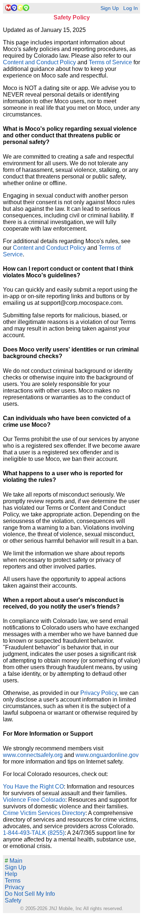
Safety (13, 900)
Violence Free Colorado (34, 800)
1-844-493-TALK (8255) (34, 833)
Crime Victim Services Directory (44, 813)
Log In (130, 8)
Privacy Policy (98, 693)
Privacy (14, 887)
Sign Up (109, 8)
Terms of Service (110, 62)
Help (11, 874)
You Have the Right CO (33, 786)
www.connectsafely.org (33, 755)
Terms (13, 880)
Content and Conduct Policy (39, 62)
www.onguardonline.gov (107, 755)
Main (13, 861)
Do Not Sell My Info (30, 894)
